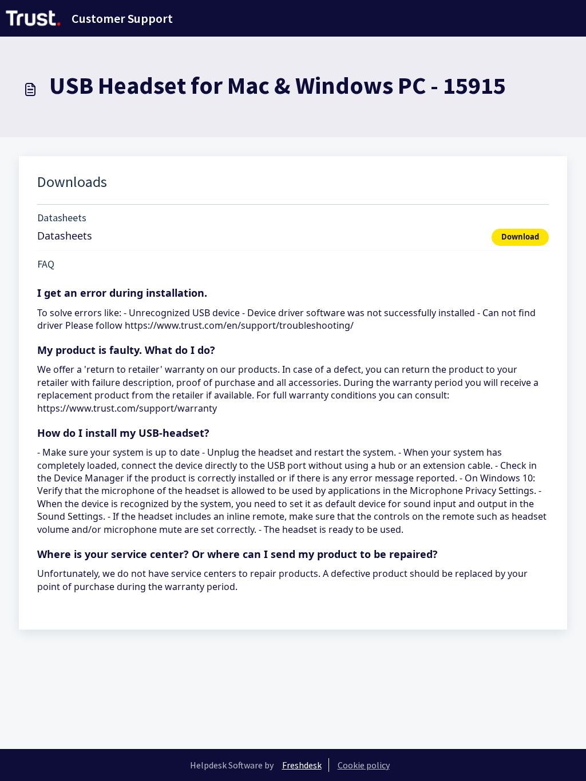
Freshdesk (302, 765)
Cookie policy (364, 765)
